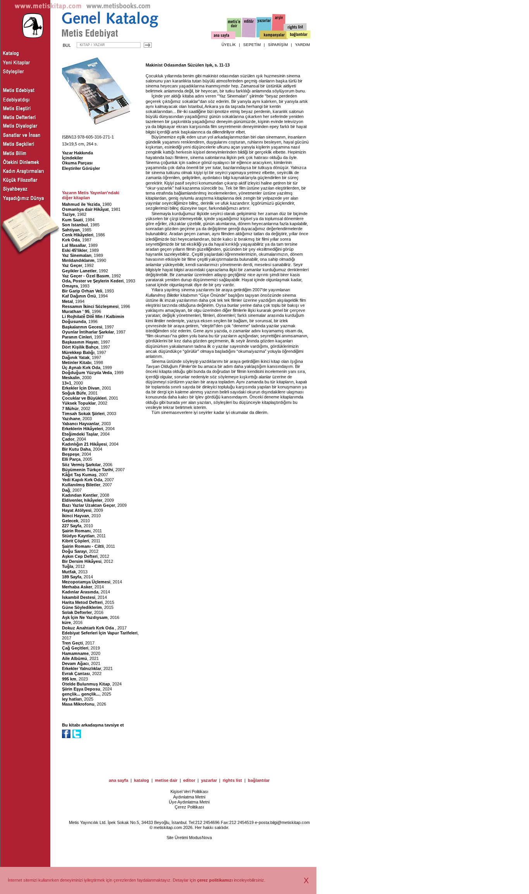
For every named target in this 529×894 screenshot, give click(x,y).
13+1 (66, 383)
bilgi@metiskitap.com (290, 822)
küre (66, 622)
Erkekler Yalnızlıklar (81, 668)
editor (189, 780)
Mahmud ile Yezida (81, 204)
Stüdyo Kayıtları (78, 535)
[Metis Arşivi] (279, 26)
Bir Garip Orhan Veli (82, 291)
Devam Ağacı (75, 663)
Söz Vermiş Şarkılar (81, 464)
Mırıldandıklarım (78, 260)
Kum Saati (72, 219)
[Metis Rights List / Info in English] (295, 27)
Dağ (66, 490)
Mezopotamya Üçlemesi (86, 581)
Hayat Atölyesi (76, 510)
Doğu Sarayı (74, 551)
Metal (67, 301)
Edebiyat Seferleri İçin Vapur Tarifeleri (99, 633)
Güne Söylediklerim (82, 607)
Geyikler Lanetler (79, 270)
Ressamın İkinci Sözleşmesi (90, 306)
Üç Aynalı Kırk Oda (81, 367)
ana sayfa (118, 780)
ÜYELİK (229, 45)
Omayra (70, 286)
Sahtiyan (71, 229)
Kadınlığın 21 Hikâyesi (84, 444)
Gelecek (70, 520)
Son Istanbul (75, 224)
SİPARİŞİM (278, 45)
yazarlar (209, 780)
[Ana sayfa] (223, 36)
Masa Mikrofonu (78, 704)
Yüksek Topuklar (79, 403)
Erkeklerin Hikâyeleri (82, 428)
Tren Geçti (72, 643)
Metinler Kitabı (76, 362)
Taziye (68, 214)
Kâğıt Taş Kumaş (79, 474)
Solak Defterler (77, 612)
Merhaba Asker (77, 587)
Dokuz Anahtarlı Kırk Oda (88, 628)
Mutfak (69, 571)
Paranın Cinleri (77, 337)
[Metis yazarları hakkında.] (264, 27)
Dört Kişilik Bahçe (80, 347)
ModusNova (200, 837)
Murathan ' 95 (75, 311)
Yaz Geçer (72, 265)
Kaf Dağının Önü (79, 296)
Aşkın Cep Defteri (80, 556)
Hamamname (75, 653)
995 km (69, 679)
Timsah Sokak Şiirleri (83, 413)
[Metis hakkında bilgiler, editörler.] (234, 28)
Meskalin (71, 377)
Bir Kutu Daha (76, 449)
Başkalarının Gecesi (82, 327)
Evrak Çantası (76, 673)
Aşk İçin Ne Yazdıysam (85, 617)
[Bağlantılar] (299, 35)
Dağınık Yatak (75, 357)
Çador (68, 439)
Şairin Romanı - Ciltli (83, 546)
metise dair (166, 780)
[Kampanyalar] (273, 35)
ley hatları (72, 699)
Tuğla (67, 566)
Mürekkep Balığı (78, 352)
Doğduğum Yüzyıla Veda (87, 372)
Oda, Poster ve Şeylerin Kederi (93, 281)
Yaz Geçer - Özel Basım (85, 275)
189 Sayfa (71, 576)
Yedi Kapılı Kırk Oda (82, 479)
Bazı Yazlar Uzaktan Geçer (88, 505)
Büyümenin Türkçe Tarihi (87, 469)
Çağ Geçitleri (75, 648)
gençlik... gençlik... (81, 694)
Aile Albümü (74, 658)
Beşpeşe (70, 454)
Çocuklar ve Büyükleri (84, 398)
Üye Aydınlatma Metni (189, 802)
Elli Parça (71, 459)
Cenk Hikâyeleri (77, 234)
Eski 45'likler (74, 250)
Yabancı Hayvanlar (80, 423)
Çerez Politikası (189, 807)
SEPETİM (252, 45)
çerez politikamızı (215, 880)
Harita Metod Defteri (82, 602)
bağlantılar (259, 780)
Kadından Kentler (80, 495)
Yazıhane (71, 418)
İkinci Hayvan (75, 515)
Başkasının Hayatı (80, 342)
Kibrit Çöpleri (75, 540)
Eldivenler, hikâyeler (82, 500)
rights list (232, 780)
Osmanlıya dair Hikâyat (85, 209)
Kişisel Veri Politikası (189, 791)
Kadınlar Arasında (80, 592)
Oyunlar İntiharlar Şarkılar (88, 332)
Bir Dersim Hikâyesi (81, 561)
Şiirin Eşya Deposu (81, 689)
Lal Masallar (74, 245)
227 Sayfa (71, 525)
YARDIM (302, 45)
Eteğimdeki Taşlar (80, 434)
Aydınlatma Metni (189, 797)
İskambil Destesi (78, 597)
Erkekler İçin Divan (81, 388)
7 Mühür (70, 408)
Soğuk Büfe (74, 393)
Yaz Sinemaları (76, 255)
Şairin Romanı (76, 530)
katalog (141, 780)
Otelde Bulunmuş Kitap (86, 684)
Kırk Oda (71, 240)
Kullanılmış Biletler (81, 484)
